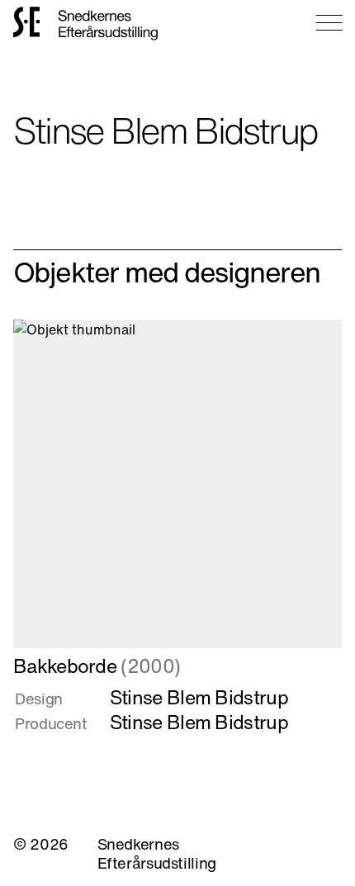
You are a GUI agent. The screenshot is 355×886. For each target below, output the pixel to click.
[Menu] (329, 22)
